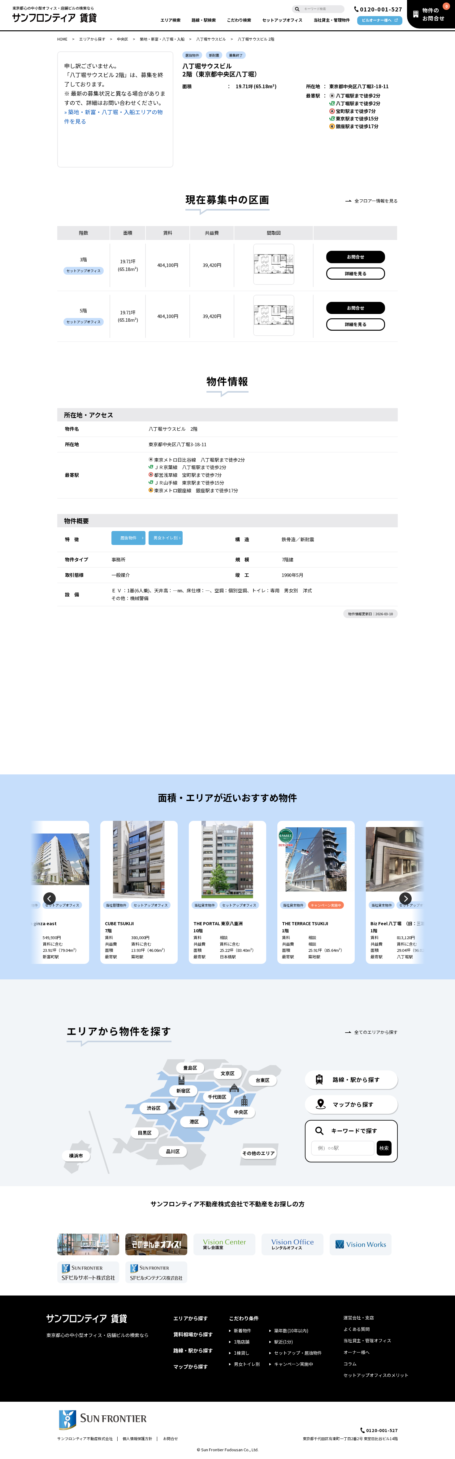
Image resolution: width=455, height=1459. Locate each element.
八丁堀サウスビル (211, 38)
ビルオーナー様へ (377, 20)
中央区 (122, 38)
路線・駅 (204, 20)
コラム (350, 1364)
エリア (170, 20)
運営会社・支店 (359, 1317)
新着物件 (242, 1330)
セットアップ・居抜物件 (298, 1353)
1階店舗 (241, 1342)
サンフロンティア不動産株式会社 (85, 1438)
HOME (62, 38)
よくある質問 (357, 1329)
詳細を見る (355, 273)
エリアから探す (92, 38)
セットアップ (282, 20)
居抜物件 (128, 538)
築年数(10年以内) (291, 1330)
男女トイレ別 (166, 538)
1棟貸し (241, 1353)
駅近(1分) (283, 1342)
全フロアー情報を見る (376, 201)
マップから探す (190, 1366)
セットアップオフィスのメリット (376, 1375)
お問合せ (355, 257)
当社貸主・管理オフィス (367, 1340)
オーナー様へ (357, 1352)
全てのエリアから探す (376, 1032)
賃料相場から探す (193, 1334)
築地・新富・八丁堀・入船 (162, 38)
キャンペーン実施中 (293, 1364)
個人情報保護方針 (137, 1438)
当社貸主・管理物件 (332, 20)
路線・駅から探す (193, 1350)
